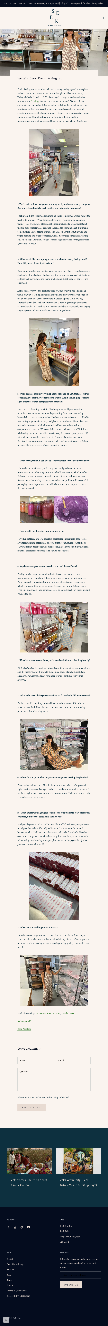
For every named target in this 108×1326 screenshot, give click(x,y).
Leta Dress (40, 1013)
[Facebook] (8, 1227)
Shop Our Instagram (70, 1236)
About (10, 1259)
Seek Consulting (15, 1264)
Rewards (11, 1269)
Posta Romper (53, 1013)
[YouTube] (28, 1227)
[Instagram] (15, 1227)
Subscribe (71, 1284)
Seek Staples (66, 1226)
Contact (11, 1285)
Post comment (32, 1107)
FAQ (9, 1274)
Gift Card (64, 1241)
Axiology (35, 101)
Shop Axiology (24, 1029)
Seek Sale (64, 1231)
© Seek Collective (14, 1318)
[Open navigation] (6, 18)
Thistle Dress (67, 1013)
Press (9, 1280)
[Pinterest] (22, 1227)
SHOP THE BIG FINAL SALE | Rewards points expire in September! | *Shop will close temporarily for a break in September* (54, 3)
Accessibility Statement (18, 1295)
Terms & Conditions (17, 1290)
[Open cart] (102, 17)
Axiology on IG (24, 1021)
